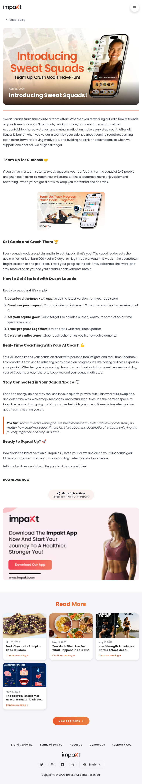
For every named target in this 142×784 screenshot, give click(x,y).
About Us (76, 744)
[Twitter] (41, 764)
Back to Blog (17, 20)
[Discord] (73, 764)
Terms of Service (51, 744)
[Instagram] (52, 764)
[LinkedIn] (62, 764)
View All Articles (69, 721)
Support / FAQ (121, 744)
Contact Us (97, 744)
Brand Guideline (21, 744)
